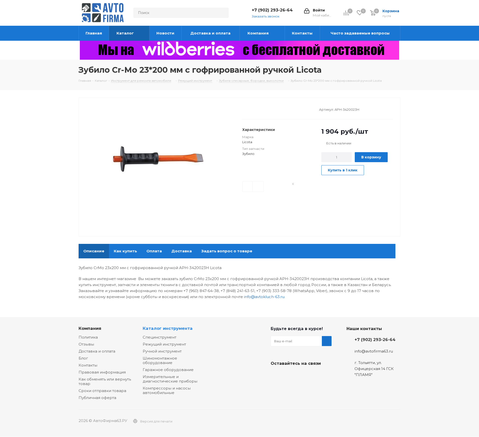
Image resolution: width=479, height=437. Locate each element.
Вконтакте (276, 375)
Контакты (88, 365)
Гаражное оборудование (168, 369)
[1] (244, 109)
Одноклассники (301, 375)
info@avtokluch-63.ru (264, 296)
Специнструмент (159, 337)
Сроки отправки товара (102, 390)
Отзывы (86, 344)
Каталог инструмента (168, 328)
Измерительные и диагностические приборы (170, 379)
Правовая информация (102, 372)
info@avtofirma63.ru (374, 351)
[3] (254, 109)
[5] (263, 109)
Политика (88, 337)
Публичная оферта (97, 397)
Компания (90, 328)
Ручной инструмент (162, 351)
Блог (83, 358)
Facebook (288, 375)
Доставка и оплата (97, 351)
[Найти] (223, 13)
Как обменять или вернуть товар (105, 381)
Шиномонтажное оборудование (160, 360)
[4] (258, 109)
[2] (249, 109)
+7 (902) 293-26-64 (272, 10)
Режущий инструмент (164, 344)
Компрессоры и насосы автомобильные (167, 390)
